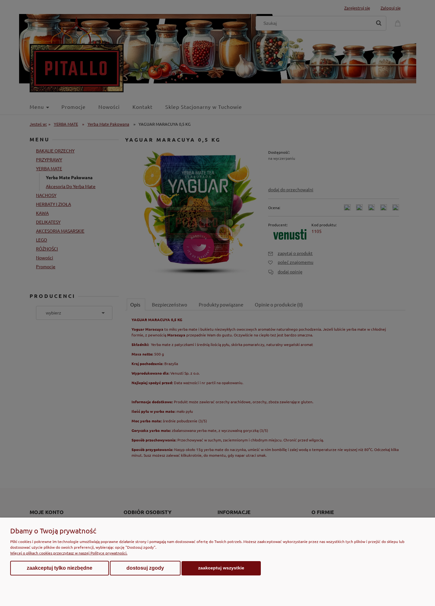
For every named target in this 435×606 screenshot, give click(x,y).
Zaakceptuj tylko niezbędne (59, 568)
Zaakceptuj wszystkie (221, 568)
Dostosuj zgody (145, 568)
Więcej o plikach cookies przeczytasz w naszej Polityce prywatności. (68, 552)
